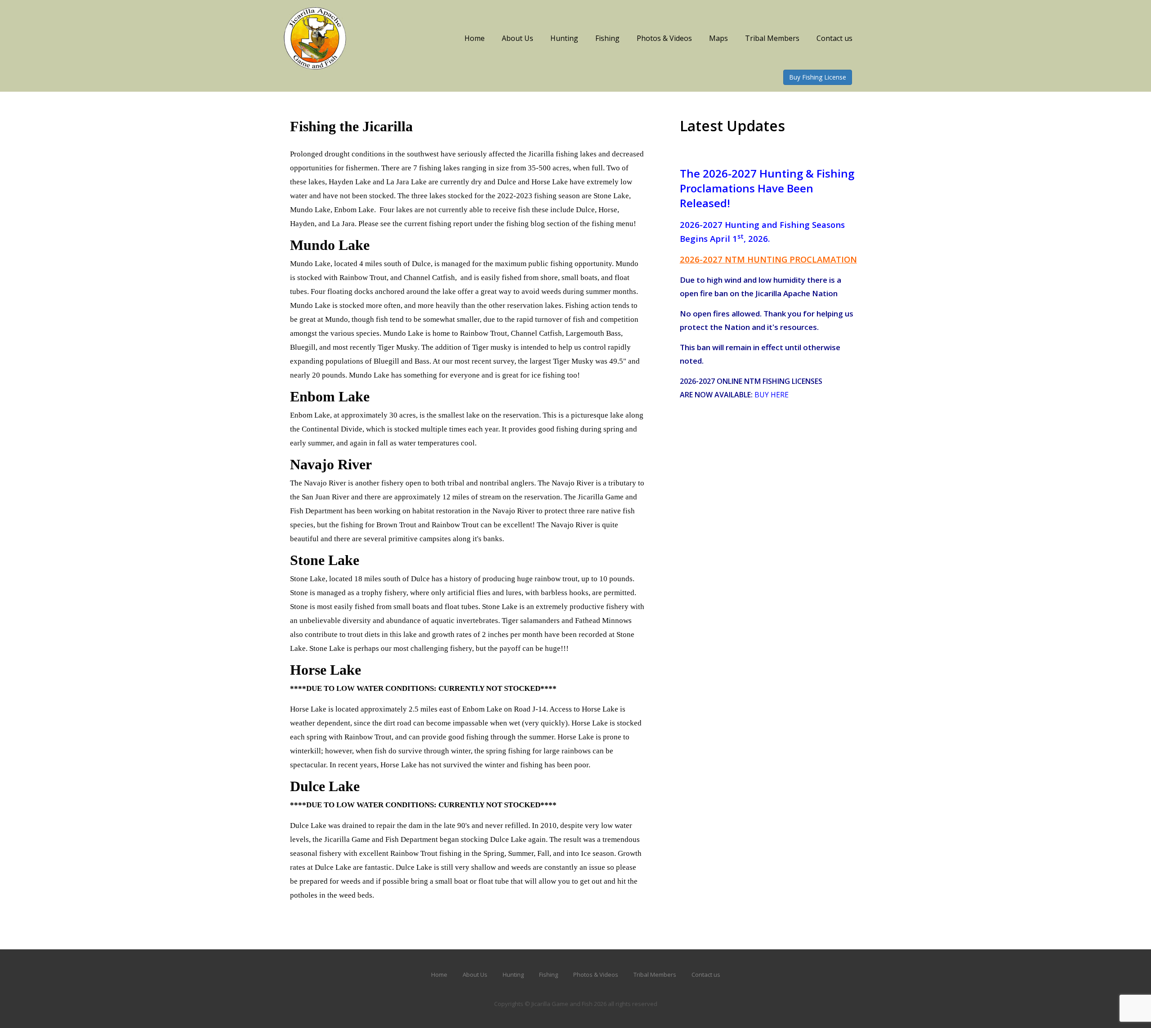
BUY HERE (771, 395)
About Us (517, 38)
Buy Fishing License (817, 77)
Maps (718, 38)
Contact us (834, 38)
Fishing (607, 38)
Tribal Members (772, 38)
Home (474, 38)
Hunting (564, 38)
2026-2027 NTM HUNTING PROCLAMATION (768, 259)
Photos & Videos (664, 38)
